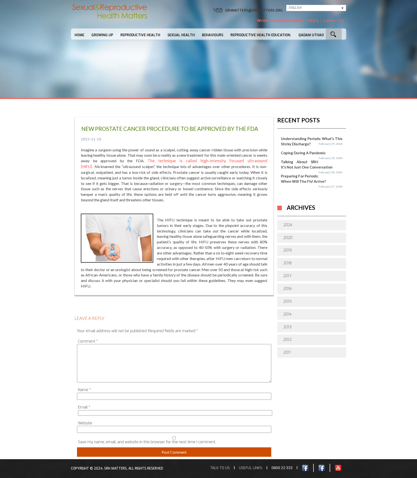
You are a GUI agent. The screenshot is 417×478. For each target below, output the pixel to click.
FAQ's (313, 20)
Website (85, 423)
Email (84, 407)
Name (84, 389)
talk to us (220, 467)
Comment (88, 341)
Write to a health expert (280, 20)
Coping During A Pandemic (303, 153)
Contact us (333, 20)
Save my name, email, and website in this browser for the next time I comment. (147, 441)
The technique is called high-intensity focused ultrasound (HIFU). (174, 163)
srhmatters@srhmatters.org (254, 10)
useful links (250, 467)
